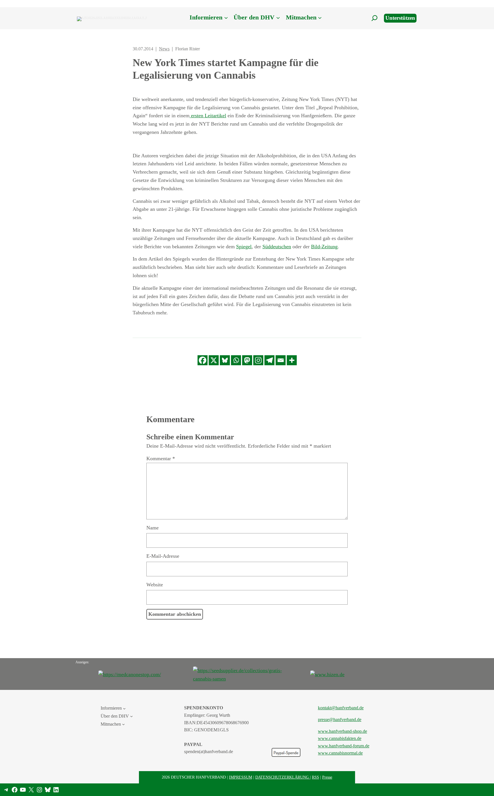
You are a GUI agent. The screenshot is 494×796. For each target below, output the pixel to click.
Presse (327, 777)
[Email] (281, 360)
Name (152, 528)
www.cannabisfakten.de (339, 738)
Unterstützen (400, 18)
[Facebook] (203, 360)
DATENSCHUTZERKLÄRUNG (282, 777)
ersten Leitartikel (208, 115)
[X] (214, 360)
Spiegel (244, 246)
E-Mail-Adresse (162, 556)
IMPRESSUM (240, 777)
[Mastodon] (247, 360)
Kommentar (160, 458)
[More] (292, 360)
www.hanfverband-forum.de (343, 745)
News (164, 48)
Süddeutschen (276, 246)
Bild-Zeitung (324, 246)
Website (154, 584)
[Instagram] (258, 360)
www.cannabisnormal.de (340, 753)
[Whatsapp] (236, 360)
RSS (315, 777)
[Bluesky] (225, 360)
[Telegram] (269, 360)
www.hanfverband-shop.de (342, 731)
